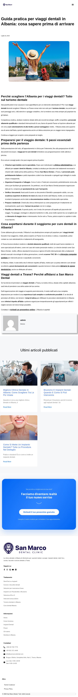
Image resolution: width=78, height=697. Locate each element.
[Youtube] (13, 569)
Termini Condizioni (9, 685)
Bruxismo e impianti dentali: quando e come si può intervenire (57, 392)
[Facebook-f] (4, 569)
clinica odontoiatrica (63, 165)
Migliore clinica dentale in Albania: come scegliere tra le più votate (18, 392)
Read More (7, 407)
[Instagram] (7, 569)
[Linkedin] (16, 569)
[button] (72, 4)
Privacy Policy (8, 689)
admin (23, 320)
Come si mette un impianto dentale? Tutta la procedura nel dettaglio (17, 447)
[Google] (10, 569)
